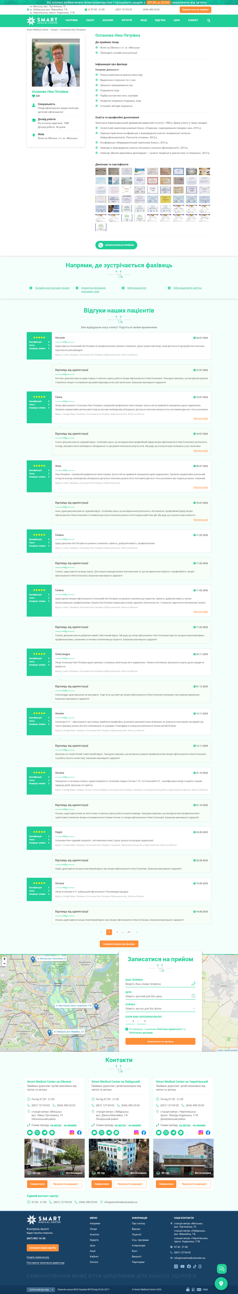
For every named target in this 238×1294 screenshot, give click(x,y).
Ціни (177, 20)
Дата (128, 992)
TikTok (195, 1266)
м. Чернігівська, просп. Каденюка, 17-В (52, 12)
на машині (70, 1125)
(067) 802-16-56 (36, 1238)
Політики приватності (169, 1029)
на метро (56, 1125)
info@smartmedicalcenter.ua (120, 1202)
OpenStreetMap (230, 1050)
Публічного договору (141, 1032)
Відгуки (160, 20)
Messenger (52, 1131)
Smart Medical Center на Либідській (115, 1081)
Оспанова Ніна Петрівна (73, 30)
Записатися (37, 1184)
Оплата (94, 1262)
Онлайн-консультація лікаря (52, 288)
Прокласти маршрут (65, 1184)
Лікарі (90, 20)
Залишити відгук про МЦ (42, 1248)
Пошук (208, 20)
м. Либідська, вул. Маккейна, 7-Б (48, 9)
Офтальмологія (136, 288)
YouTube (182, 1266)
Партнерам (138, 1262)
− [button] (4, 964)
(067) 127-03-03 (123, 9)
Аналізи (107, 20)
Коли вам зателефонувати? (130, 1016)
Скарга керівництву (38, 1257)
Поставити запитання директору (45, 1262)
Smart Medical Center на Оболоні (49, 1081)
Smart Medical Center (37, 30)
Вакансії (136, 1256)
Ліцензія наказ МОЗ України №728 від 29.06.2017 (83, 1289)
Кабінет (193, 20)
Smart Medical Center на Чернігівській (182, 1081)
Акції (143, 20)
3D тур (36, 1173)
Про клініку (138, 1223)
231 (38, 96)
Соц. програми (140, 1240)
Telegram (44, 1131)
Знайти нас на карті (221, 1283)
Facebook (79, 1131)
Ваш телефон (134, 979)
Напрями (72, 20)
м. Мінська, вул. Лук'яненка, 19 (47, 6)
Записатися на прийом (195, 9)
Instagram (72, 1131)
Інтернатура (138, 1245)
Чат (29, 1131)
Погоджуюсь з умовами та (157, 1031)
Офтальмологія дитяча (188, 288)
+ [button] (4, 959)
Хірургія (127, 20)
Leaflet (220, 1050)
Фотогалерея (74, 1173)
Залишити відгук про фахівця (119, 944)
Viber (37, 1131)
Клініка (130, 1004)
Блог (134, 1251)
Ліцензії (136, 1234)
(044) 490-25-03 (151, 9)
